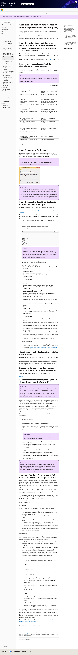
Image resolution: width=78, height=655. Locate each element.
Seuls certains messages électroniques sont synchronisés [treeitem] (8, 84)
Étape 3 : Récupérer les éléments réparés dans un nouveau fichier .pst (69, 29)
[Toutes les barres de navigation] (20, 21)
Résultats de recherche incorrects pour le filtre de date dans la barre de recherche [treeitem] (8, 67)
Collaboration (35, 653)
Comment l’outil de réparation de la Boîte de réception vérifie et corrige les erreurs (70, 43)
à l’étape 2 (51, 59)
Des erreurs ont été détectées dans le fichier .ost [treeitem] (8, 54)
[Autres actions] (58, 21)
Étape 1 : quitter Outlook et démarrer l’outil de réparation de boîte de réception (70, 24)
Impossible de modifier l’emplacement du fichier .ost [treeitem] (8, 44)
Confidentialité (42, 653)
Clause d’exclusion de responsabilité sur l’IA (9, 653)
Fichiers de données (26, 20)
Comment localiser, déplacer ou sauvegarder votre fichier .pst (34, 164)
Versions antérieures (23, 653)
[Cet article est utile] (64, 50)
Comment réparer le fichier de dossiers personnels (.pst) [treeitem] (8, 58)
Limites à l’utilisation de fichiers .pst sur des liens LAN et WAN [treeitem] (8, 79)
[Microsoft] (2, 10)
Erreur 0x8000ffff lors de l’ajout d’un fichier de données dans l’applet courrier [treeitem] (8, 49)
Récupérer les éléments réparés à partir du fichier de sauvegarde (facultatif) (69, 39)
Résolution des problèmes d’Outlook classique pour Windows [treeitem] (7, 26)
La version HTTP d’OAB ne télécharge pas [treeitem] (8, 62)
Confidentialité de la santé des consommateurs (56, 653)
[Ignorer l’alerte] (76, 2)
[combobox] (7, 22)
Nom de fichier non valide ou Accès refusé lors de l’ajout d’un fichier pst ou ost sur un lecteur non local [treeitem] (8, 73)
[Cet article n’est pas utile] (65, 50)
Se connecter (74, 9)
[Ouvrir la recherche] (70, 10)
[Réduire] (14, 20)
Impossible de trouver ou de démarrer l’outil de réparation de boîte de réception (70, 36)
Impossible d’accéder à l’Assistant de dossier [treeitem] (7, 40)
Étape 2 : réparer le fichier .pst (70, 26)
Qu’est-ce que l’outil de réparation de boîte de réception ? (68, 32)
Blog (29, 653)
